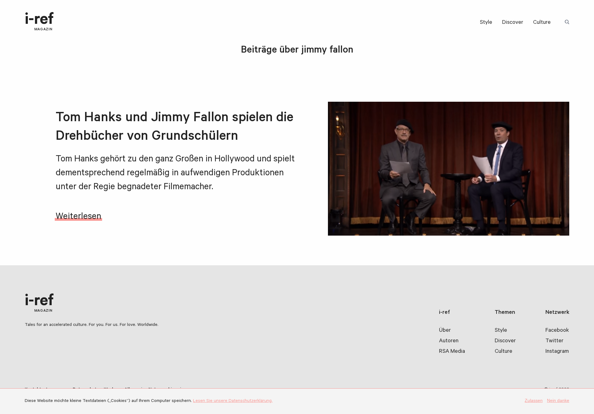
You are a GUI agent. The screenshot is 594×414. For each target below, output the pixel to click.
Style (486, 23)
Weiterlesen (78, 217)
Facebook (557, 331)
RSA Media (452, 352)
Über (445, 331)
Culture (542, 23)
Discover (512, 23)
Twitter (554, 341)
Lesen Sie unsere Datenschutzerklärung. (233, 401)
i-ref (39, 22)
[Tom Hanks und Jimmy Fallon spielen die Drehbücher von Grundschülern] (448, 169)
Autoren (448, 341)
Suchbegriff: (568, 22)
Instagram (557, 352)
